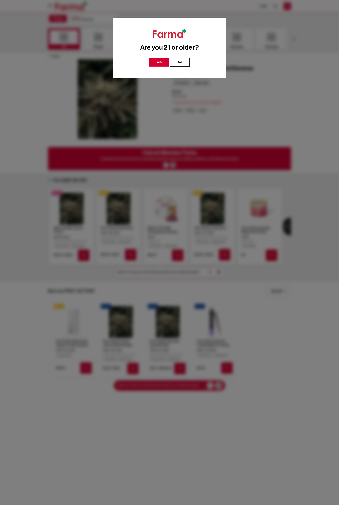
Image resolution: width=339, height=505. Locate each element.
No (180, 62)
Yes (159, 62)
